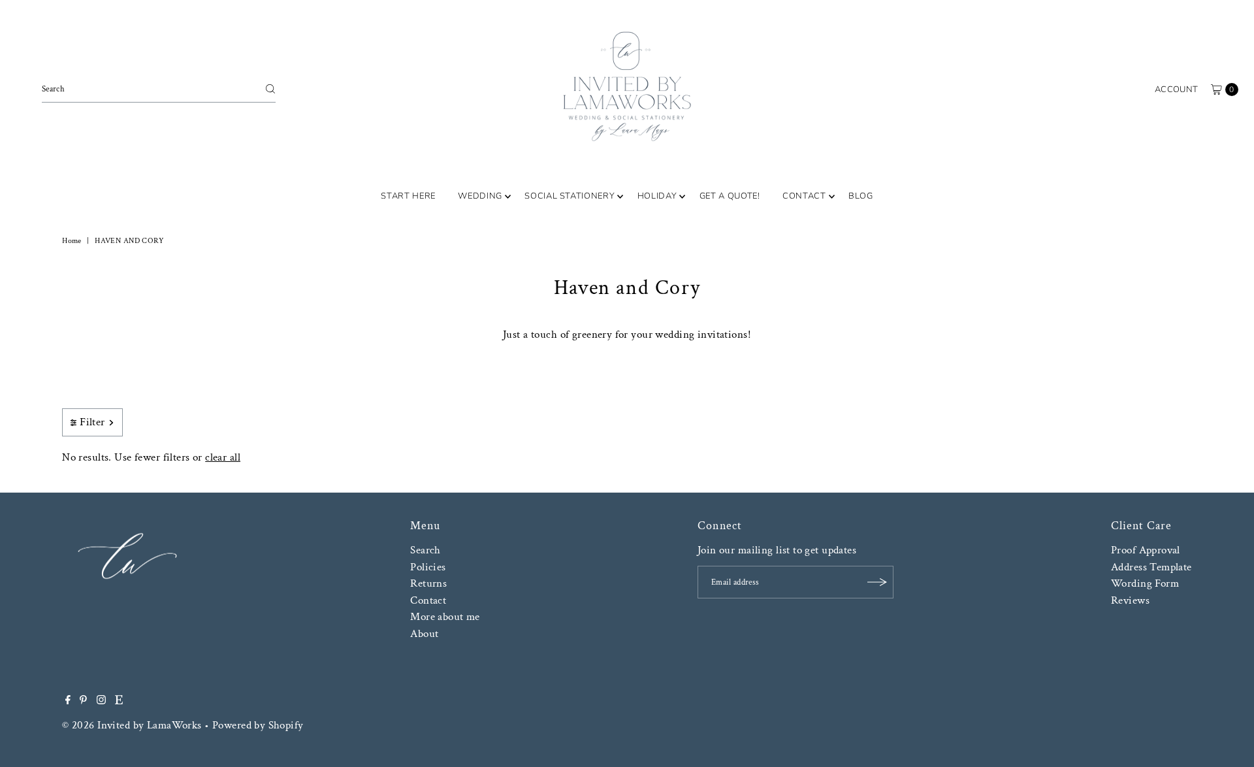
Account (1176, 89)
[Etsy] (119, 701)
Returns (428, 583)
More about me (445, 617)
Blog (860, 196)
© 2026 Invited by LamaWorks (131, 725)
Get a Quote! (729, 196)
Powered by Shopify (258, 725)
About (424, 634)
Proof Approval (1145, 550)
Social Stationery (569, 196)
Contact (804, 196)
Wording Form (1145, 583)
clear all (222, 457)
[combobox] (159, 89)
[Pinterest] (83, 701)
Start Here (408, 196)
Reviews (1130, 600)
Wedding (480, 196)
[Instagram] (101, 701)
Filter (92, 422)
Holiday (657, 196)
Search (425, 550)
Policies (427, 567)
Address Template (1151, 567)
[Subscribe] (877, 582)
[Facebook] (68, 701)
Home (72, 241)
